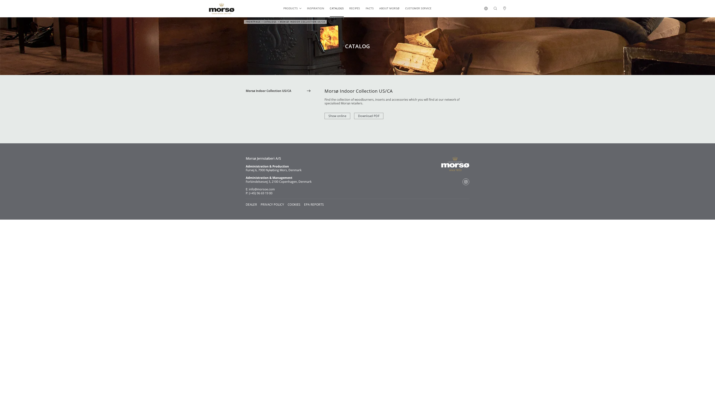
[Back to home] (222, 8)
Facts (370, 8)
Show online (337, 116)
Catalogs (337, 8)
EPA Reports (314, 205)
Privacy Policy (272, 205)
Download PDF (368, 116)
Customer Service (418, 8)
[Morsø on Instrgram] (466, 181)
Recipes (354, 8)
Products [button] (290, 8)
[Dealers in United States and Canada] (504, 8)
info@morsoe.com (262, 189)
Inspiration (315, 8)
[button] (486, 8)
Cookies (294, 205)
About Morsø (389, 8)
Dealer (251, 205)
